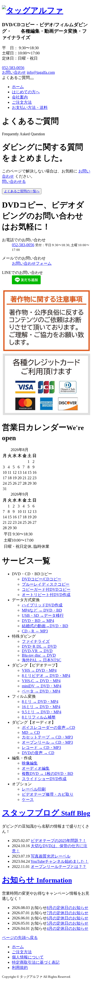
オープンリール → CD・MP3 (47, 742)
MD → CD (31, 732)
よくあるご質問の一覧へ (21, 191)
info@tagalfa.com (41, 72)
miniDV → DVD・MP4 (41, 686)
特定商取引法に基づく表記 (36, 962)
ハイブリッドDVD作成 (42, 605)
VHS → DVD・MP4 (39, 670)
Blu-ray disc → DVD (39, 655)
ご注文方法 (22, 102)
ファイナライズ (36, 641)
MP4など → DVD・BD (42, 610)
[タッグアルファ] (32, 10)
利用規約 (20, 967)
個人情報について (28, 957)
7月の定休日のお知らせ (67, 913)
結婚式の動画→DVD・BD (45, 626)
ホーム (18, 87)
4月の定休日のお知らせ (67, 928)
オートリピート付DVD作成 (46, 595)
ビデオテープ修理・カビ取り (47, 794)
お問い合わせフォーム (32, 263)
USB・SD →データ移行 (43, 615)
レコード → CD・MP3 (41, 747)
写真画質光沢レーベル (50, 856)
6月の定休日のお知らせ (67, 918)
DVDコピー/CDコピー (41, 579)
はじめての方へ (26, 92)
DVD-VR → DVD (37, 651)
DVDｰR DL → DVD (39, 646)
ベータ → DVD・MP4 (41, 691)
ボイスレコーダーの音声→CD (48, 727)
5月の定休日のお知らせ (67, 923)
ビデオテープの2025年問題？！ (58, 840)
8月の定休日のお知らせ (67, 908)
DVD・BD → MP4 (38, 621)
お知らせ (37, 879)
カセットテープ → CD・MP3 (47, 737)
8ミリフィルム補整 (39, 717)
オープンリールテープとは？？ (58, 866)
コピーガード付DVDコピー (46, 589)
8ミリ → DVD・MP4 (40, 701)
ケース (28, 799)
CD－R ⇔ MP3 (35, 631)
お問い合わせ (14, 72)
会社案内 (20, 97)
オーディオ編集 (36, 768)
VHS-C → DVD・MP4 (41, 681)
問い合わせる (14, 181)
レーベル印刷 (34, 789)
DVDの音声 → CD (38, 753)
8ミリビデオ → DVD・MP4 (46, 675)
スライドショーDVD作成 (44, 779)
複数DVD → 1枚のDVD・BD (47, 773)
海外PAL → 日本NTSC (41, 660)
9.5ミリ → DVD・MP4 (41, 712)
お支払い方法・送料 (30, 107)
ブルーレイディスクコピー (45, 584)
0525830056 (13, 68)
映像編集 (30, 763)
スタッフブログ (46, 812)
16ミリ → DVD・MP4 (41, 707)
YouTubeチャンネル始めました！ (60, 861)
